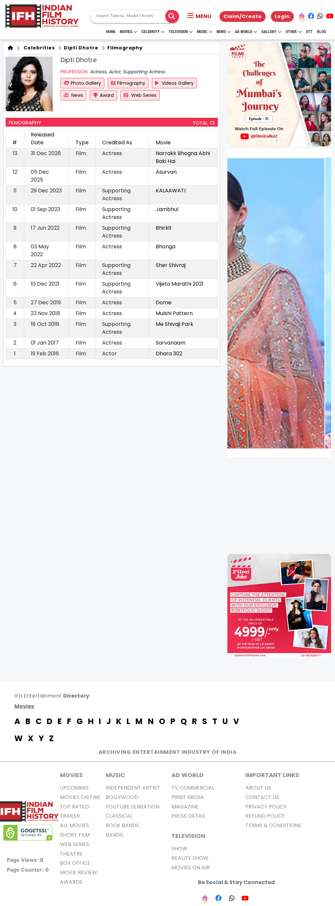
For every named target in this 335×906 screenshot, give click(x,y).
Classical (119, 816)
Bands (114, 835)
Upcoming (74, 787)
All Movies (74, 825)
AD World (187, 775)
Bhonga (165, 246)
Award (107, 95)
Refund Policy (265, 816)
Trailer (70, 816)
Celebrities (38, 47)
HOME (110, 31)
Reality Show (189, 858)
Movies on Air (190, 867)
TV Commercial (192, 787)
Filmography (124, 47)
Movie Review (78, 872)
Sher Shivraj (170, 265)
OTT (309, 31)
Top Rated (74, 806)
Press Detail (188, 816)
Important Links (272, 775)
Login (282, 16)
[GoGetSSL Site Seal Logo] (27, 832)
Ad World (243, 31)
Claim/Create (242, 16)
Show (179, 848)
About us (258, 787)
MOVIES (71, 775)
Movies (126, 31)
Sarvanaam (170, 342)
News (221, 31)
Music (202, 31)
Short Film (75, 835)
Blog (321, 31)
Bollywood (122, 797)
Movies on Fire (80, 797)
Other (291, 31)
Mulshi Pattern (174, 313)
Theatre (71, 854)
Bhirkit (164, 228)
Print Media (187, 797)
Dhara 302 (169, 353)
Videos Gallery (177, 83)
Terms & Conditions (273, 825)
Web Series (143, 95)
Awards (71, 882)
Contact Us (262, 797)
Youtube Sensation (132, 806)
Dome (163, 302)
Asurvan (166, 172)
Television (178, 31)
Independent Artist (133, 787)
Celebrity (150, 31)
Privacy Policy (266, 806)
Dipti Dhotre (80, 47)
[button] (199, 16)
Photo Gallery (86, 83)
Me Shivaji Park (174, 324)
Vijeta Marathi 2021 (179, 284)
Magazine (184, 806)
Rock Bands (122, 825)
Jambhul (167, 209)
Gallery (268, 31)
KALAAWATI (170, 190)
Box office (75, 863)
